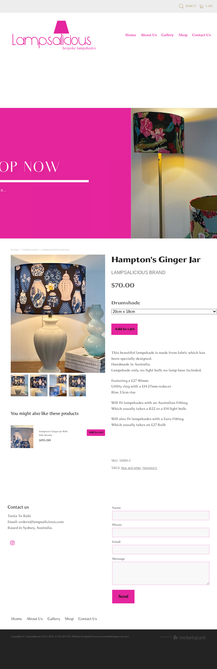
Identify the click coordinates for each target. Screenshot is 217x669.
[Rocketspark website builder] (183, 638)
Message (118, 559)
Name (116, 508)
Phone (117, 525)
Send (123, 596)
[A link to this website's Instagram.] (12, 543)
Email (116, 542)
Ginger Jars (30, 249)
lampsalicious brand (55, 249)
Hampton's (149, 468)
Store (15, 249)
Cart (209, 6)
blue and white (131, 468)
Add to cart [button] (124, 329)
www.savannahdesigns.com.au (111, 636)
